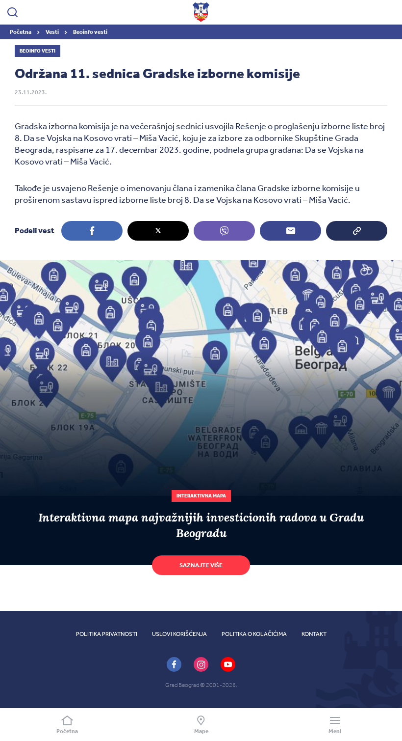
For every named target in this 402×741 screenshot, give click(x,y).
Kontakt (314, 634)
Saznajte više (201, 565)
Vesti (53, 31)
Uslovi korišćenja (179, 634)
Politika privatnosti (106, 634)
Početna (21, 31)
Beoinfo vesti (90, 31)
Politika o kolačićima (254, 634)
